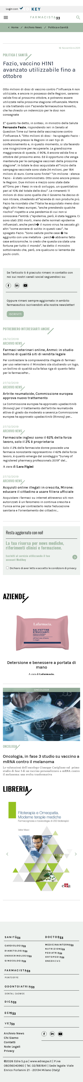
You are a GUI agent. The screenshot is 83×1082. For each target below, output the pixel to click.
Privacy (9, 1061)
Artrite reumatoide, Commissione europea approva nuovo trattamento (38, 396)
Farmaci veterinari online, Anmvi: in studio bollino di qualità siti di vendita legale (38, 352)
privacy (71, 568)
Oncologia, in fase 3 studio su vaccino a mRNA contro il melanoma (41, 759)
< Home (13, 27)
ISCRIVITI (15, 314)
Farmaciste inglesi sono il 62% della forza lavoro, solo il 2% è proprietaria (37, 439)
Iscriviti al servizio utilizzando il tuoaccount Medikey (28, 558)
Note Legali (12, 1056)
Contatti (9, 1052)
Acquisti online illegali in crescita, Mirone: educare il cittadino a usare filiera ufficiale (38, 489)
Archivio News (33, 27)
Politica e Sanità (58, 27)
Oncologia (41, 689)
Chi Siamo (11, 1047)
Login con (12, 9)
